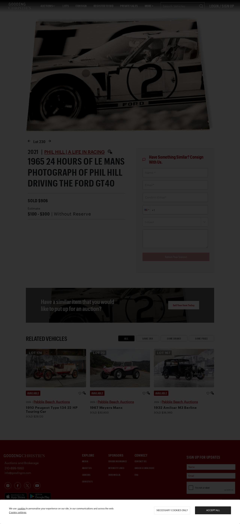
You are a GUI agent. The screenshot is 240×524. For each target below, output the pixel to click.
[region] (120, 512)
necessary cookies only (172, 510)
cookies (22, 508)
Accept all (213, 510)
